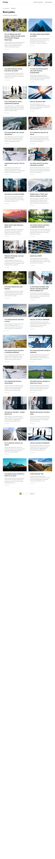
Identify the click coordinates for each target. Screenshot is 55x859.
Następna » (32, 493)
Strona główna (48, 2)
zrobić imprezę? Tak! (36, 474)
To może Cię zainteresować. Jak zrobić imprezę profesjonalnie (39, 70)
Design (5, 2)
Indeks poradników (38, 2)
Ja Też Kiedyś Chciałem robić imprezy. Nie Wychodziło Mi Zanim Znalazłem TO (39, 288)
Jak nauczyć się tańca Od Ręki (14, 194)
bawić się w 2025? (36, 256)
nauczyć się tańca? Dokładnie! (40, 319)
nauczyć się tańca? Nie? (38, 101)
